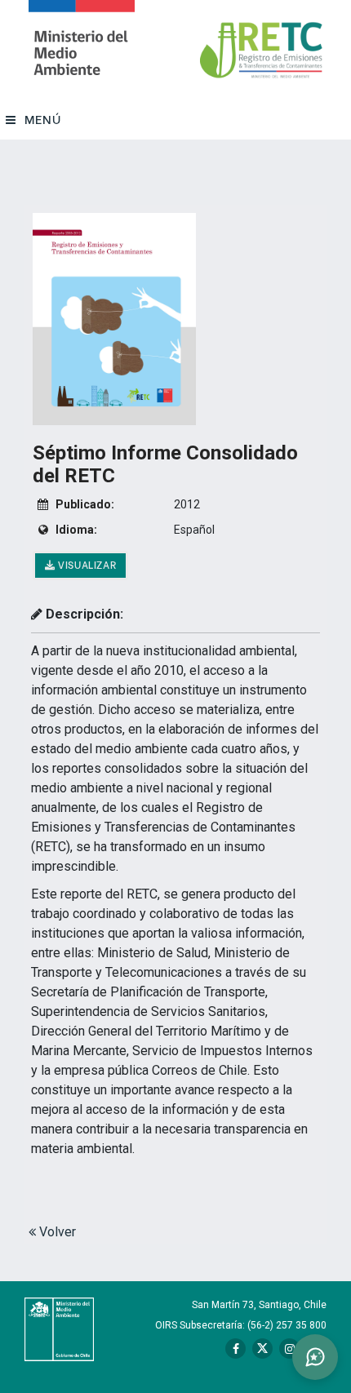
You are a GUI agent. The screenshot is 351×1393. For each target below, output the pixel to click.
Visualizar (86, 564)
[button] (315, 1357)
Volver (56, 1232)
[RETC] (82, 50)
